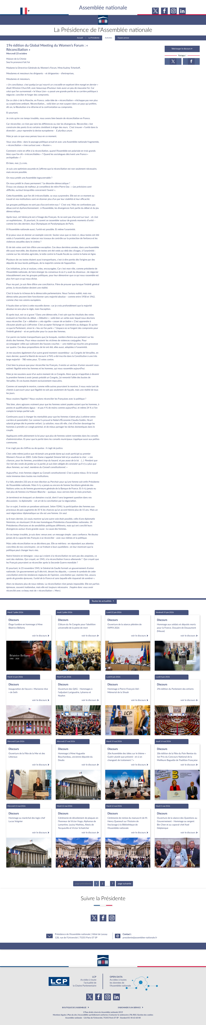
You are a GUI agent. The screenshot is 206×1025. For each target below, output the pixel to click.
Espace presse (123, 38)
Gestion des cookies (145, 1015)
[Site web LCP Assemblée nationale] (75, 981)
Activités (108, 38)
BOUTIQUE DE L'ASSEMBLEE (74, 1007)
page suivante (124, 884)
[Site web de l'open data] (131, 981)
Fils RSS (133, 1015)
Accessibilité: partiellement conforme (93, 1015)
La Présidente (93, 38)
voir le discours (39, 636)
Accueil (80, 38)
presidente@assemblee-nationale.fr (140, 938)
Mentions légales (59, 1015)
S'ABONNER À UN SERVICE (129, 1007)
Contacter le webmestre (119, 1015)
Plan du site (72, 1015)
